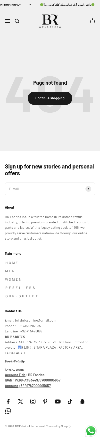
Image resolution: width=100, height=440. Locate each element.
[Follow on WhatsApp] (8, 411)
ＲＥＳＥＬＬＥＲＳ (20, 288)
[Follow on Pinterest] (45, 401)
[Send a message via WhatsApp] (91, 431)
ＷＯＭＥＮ (13, 279)
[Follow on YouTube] (57, 401)
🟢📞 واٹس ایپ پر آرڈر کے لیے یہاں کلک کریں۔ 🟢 (66, 4)
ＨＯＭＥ (11, 263)
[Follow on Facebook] (8, 401)
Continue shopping (50, 98)
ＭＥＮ (10, 271)
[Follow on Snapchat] (82, 401)
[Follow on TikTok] (70, 401)
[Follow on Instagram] (33, 401)
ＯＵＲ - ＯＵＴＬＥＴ (21, 296)
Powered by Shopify (58, 426)
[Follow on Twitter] (20, 401)
